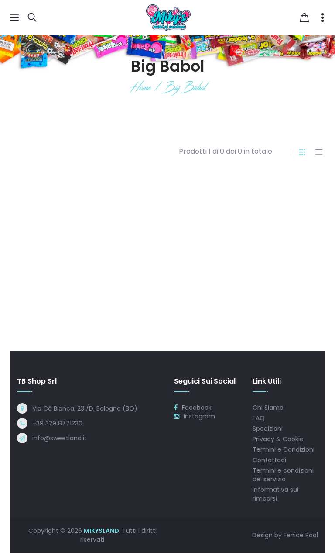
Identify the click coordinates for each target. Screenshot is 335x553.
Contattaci (269, 460)
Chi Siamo (268, 407)
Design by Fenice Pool (285, 535)
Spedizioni (268, 428)
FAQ (259, 418)
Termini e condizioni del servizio (283, 475)
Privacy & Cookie (278, 439)
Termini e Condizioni (283, 449)
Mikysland (101, 530)
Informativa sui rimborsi (275, 494)
